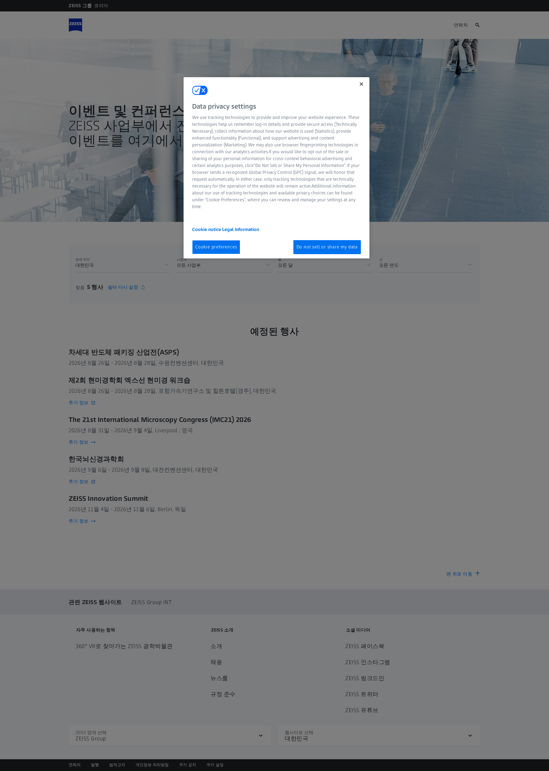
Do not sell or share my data (327, 247)
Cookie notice (207, 229)
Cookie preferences (216, 247)
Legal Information (240, 229)
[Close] (361, 84)
